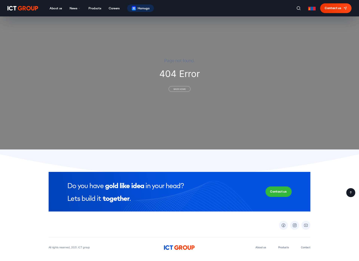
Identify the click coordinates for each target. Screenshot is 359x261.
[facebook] (283, 225)
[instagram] (294, 225)
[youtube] (305, 225)
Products (94, 8)
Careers (114, 8)
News (73, 8)
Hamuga (144, 8)
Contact (305, 247)
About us (56, 8)
